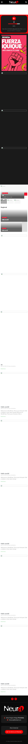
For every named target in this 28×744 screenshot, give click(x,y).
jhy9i (5, 197)
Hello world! (5, 220)
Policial (4, 228)
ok (3, 195)
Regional (4, 217)
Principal (5, 193)
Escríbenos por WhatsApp (15, 731)
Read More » (3, 368)
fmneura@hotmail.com (15, 720)
